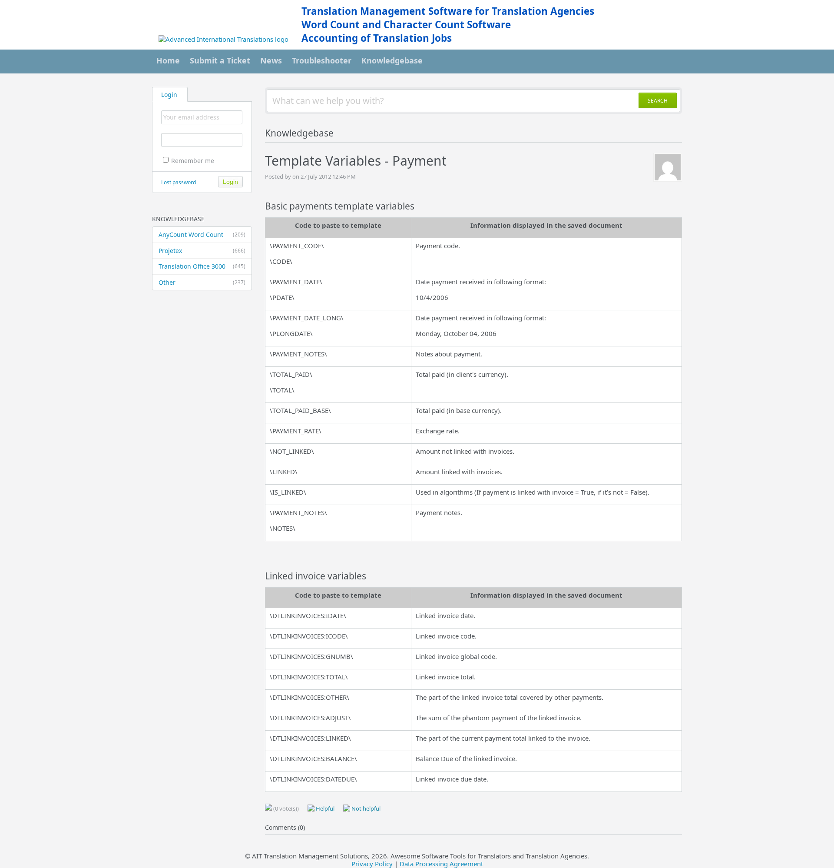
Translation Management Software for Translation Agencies (447, 11)
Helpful (324, 808)
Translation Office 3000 (202, 266)
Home (168, 60)
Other (202, 282)
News (271, 60)
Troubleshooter (321, 60)
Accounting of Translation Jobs (376, 38)
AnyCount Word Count (202, 234)
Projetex (202, 250)
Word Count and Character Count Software (406, 24)
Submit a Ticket (220, 60)
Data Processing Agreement (441, 863)
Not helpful (365, 808)
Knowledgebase (392, 60)
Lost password (178, 182)
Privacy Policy (372, 863)
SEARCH (658, 100)
